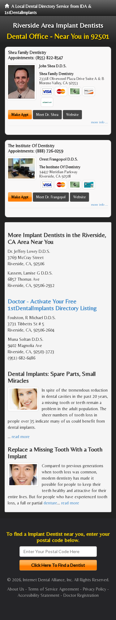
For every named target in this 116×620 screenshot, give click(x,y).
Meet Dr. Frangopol (51, 197)
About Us (15, 589)
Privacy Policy (94, 589)
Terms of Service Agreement (53, 589)
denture (50, 502)
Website (72, 114)
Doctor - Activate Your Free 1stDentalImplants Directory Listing (52, 304)
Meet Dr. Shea (47, 114)
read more (21, 436)
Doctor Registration (81, 595)
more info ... (99, 122)
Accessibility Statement (38, 595)
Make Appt (19, 114)
